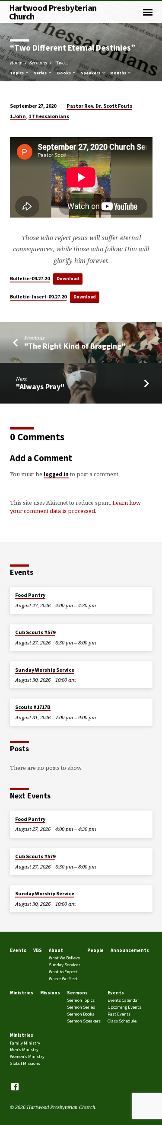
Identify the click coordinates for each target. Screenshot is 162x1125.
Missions (50, 993)
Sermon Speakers (84, 1021)
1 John (18, 116)
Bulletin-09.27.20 (30, 278)
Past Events (119, 1014)
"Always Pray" (40, 386)
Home (16, 63)
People (95, 950)
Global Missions (25, 1063)
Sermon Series (81, 1007)
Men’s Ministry (24, 1049)
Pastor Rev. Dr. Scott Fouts (99, 106)
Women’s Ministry (27, 1056)
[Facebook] (15, 1086)
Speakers (91, 73)
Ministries (21, 993)
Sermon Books (80, 1014)
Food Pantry (30, 595)
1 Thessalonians (49, 116)
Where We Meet (63, 978)
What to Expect (63, 971)
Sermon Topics (81, 1000)
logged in (56, 474)
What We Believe (64, 958)
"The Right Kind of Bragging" (74, 346)
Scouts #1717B (33, 707)
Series (41, 73)
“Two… (61, 63)
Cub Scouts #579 (35, 632)
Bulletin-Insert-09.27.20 (38, 296)
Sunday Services (64, 965)
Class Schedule (122, 1021)
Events (18, 950)
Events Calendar (123, 1000)
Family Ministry (25, 1043)
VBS (37, 950)
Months (118, 73)
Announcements (130, 950)
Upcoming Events (124, 1007)
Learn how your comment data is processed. (75, 507)
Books (64, 73)
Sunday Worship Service (44, 670)
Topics (17, 73)
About (56, 950)
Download (68, 279)
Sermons (38, 63)
